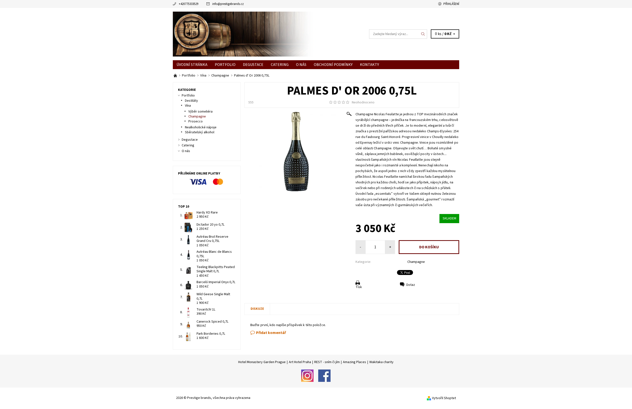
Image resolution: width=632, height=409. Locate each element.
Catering (280, 64)
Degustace (253, 64)
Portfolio (225, 64)
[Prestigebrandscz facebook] (324, 375)
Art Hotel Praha (300, 362)
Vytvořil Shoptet (444, 398)
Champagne (416, 261)
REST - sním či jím (327, 362)
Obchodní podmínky (333, 64)
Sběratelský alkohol (199, 132)
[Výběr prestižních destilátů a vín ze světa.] (176, 75)
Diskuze (257, 308)
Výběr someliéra (200, 111)
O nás (301, 64)
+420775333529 (188, 4)
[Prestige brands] (244, 34)
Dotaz (410, 284)
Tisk (359, 287)
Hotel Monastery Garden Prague (262, 362)
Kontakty (369, 64)
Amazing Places (354, 362)
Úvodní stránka (192, 64)
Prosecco (195, 121)
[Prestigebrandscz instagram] (307, 375)
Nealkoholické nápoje (201, 127)
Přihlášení (451, 4)
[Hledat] (423, 34)
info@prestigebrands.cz (228, 4)
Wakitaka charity (381, 362)
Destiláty (191, 100)
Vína (188, 105)
